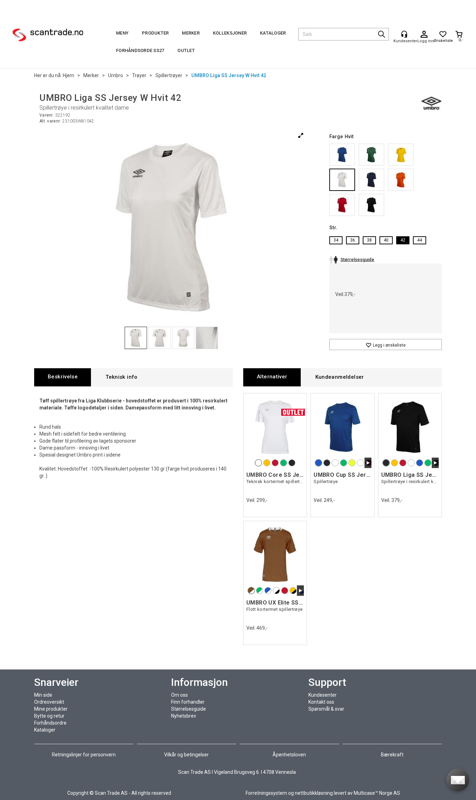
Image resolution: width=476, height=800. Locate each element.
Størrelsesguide (188, 709)
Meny (122, 33)
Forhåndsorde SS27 (140, 50)
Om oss (179, 695)
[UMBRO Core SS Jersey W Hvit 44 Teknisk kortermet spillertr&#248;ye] (275, 427)
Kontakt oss (321, 702)
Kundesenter (322, 695)
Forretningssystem (266, 793)
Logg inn (424, 34)
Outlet (186, 50)
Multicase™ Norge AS (377, 793)
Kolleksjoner (230, 33)
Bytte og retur (49, 716)
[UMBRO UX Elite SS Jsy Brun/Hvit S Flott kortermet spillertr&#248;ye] (275, 554)
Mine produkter (51, 709)
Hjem (68, 75)
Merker (191, 33)
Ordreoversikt (49, 702)
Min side (43, 695)
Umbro (115, 75)
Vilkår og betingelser (186, 754)
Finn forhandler (188, 702)
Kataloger (273, 33)
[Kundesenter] (404, 34)
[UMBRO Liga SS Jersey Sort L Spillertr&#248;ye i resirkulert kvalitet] (410, 427)
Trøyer (139, 75)
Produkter (155, 33)
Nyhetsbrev (183, 716)
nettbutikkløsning (314, 793)
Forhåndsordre (50, 723)
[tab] (62, 377)
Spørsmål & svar (326, 709)
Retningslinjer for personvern (84, 754)
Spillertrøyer (168, 75)
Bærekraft (392, 754)
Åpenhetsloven (289, 754)
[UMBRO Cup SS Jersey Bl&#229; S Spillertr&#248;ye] (342, 427)
